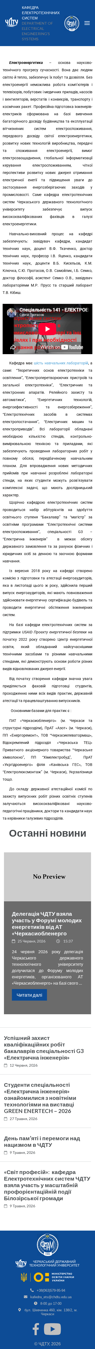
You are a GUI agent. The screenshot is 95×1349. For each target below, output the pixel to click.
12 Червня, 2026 (23, 1065)
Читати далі (29, 995)
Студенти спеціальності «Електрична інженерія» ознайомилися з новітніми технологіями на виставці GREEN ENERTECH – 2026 (40, 1097)
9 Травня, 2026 (22, 1152)
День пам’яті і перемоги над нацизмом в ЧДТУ (42, 1141)
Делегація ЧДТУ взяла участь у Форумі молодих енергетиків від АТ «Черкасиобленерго (47, 923)
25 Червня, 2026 (31, 941)
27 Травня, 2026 (23, 1118)
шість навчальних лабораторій (61, 363)
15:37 (68, 941)
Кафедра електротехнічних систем (41, 13)
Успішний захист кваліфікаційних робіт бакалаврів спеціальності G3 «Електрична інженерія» (44, 1047)
